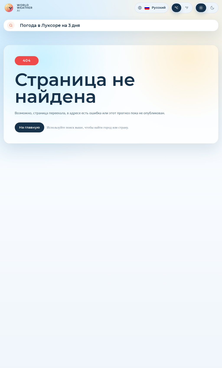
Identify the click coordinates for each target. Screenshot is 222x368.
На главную (29, 127)
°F (186, 8)
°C (176, 8)
